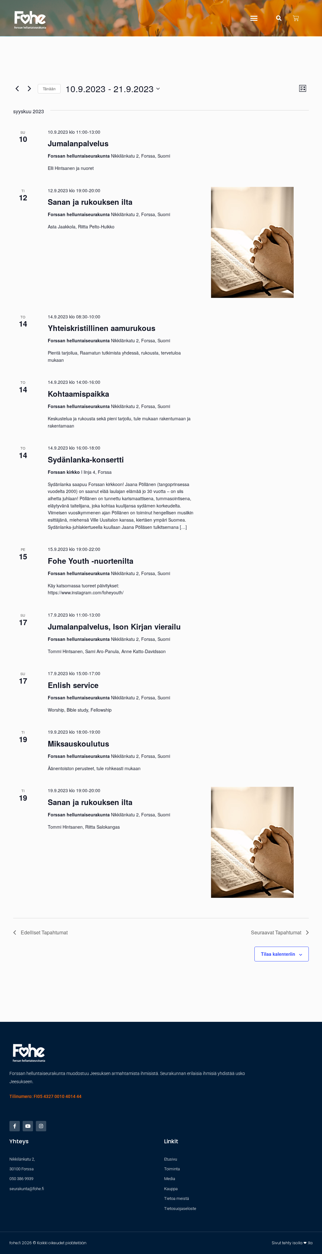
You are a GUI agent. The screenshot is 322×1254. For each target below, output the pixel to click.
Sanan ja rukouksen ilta (90, 201)
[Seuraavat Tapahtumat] (29, 88)
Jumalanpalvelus (78, 143)
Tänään (49, 88)
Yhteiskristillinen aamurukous (101, 327)
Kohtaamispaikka (78, 393)
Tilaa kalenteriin (278, 954)
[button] (254, 18)
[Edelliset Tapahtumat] (17, 88)
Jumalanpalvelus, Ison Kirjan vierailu (114, 626)
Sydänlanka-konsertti (86, 459)
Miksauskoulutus (78, 743)
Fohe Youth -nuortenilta (90, 560)
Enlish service (73, 685)
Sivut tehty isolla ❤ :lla (292, 1243)
